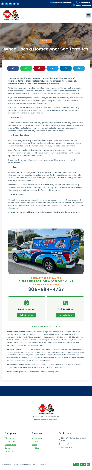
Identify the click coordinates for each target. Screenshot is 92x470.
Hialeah (58, 334)
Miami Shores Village (28, 340)
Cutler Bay (17, 334)
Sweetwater (12, 345)
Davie (68, 349)
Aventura (28, 332)
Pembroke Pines (25, 357)
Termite (46, 41)
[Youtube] (10, 4)
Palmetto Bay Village (31, 342)
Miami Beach (77, 337)
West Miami (38, 345)
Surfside (75, 342)
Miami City (68, 337)
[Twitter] (6, 4)
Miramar (57, 355)
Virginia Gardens (23, 345)
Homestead (12, 337)
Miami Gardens (13, 340)
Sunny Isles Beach (65, 342)
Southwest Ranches (76, 357)
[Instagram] (18, 4)
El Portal (30, 334)
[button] (88, 15)
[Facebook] (2, 4)
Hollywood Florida (55, 352)
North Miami (67, 340)
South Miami (52, 342)
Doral (24, 334)
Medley (60, 337)
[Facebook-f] (74, 464)
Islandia (37, 337)
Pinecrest (43, 342)
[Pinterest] (14, 4)
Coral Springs (49, 349)
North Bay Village (55, 340)
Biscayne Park (69, 332)
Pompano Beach (47, 357)
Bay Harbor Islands (56, 332)
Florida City (38, 334)
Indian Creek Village (25, 337)
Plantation (36, 357)
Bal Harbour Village (40, 332)
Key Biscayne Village (48, 337)
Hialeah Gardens (68, 334)
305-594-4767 (46, 289)
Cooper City (39, 349)
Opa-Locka (17, 342)
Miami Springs (42, 340)
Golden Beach (48, 334)
